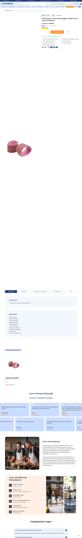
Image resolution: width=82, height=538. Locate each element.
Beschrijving (11, 291)
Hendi (10, 10)
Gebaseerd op (45, 398)
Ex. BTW (76, 6)
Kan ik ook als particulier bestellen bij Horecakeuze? (28, 530)
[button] (4, 6)
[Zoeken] (47, 4)
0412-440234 (62, 6)
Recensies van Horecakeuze (40, 291)
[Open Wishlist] (75, 4)
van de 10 (33, 398)
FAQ (71, 291)
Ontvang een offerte (70, 6)
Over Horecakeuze (57, 291)
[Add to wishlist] (67, 32)
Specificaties (24, 291)
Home (6, 10)
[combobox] (36, 4)
